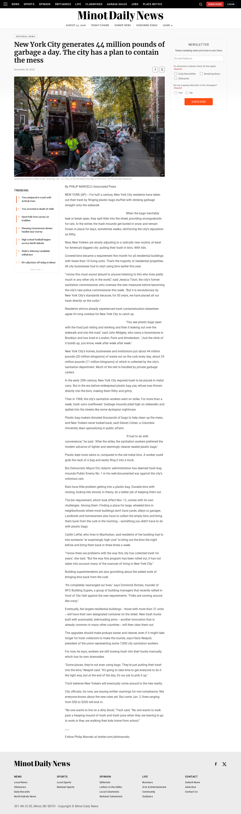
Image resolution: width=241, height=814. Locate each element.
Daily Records (22, 791)
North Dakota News (25, 796)
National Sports (66, 787)
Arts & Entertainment (154, 787)
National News (25, 36)
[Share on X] (162, 69)
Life (78, 4)
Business (147, 782)
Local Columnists (109, 791)
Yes (180, 92)
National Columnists (111, 796)
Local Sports (64, 782)
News (15, 4)
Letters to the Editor (111, 787)
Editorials (105, 782)
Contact (191, 776)
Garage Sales (117, 4)
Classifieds (93, 4)
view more (35, 269)
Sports (29, 4)
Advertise (190, 787)
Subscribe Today (147, 25)
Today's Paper (100, 25)
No (191, 92)
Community (148, 791)
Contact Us (191, 791)
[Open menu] (5, 4)
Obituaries (63, 4)
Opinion (44, 4)
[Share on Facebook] (155, 69)
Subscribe (215, 4)
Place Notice (152, 4)
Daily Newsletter (187, 73)
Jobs (134, 4)
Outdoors (147, 796)
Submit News (122, 25)
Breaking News (212, 73)
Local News (20, 782)
